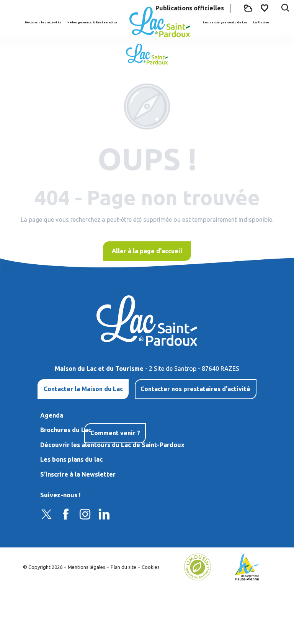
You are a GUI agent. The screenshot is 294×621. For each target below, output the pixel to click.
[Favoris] (265, 8)
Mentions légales (86, 567)
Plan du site (123, 567)
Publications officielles (189, 8)
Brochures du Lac (65, 429)
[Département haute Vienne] (247, 566)
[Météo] (248, 8)
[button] (285, 8)
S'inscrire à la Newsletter (78, 474)
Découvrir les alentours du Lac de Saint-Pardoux (113, 444)
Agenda (51, 415)
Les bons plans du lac (71, 459)
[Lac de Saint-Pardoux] (159, 22)
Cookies (151, 567)
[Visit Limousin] (197, 566)
